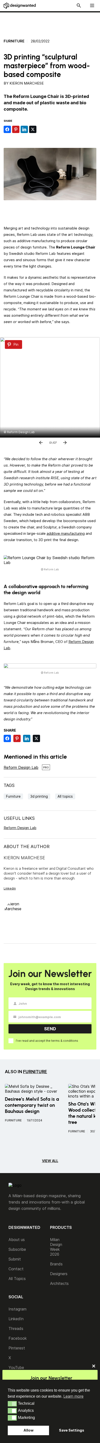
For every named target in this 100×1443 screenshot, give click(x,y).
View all (50, 1161)
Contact (16, 1268)
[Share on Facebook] (7, 129)
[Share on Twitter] (32, 129)
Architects (59, 1283)
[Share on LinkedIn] (24, 129)
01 (50, 441)
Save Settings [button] (71, 1430)
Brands (56, 1263)
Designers (58, 1273)
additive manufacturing (66, 533)
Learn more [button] (73, 1396)
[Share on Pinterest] (15, 129)
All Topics (17, 1278)
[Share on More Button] (41, 129)
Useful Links (19, 818)
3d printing (39, 796)
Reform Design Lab (21, 767)
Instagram (17, 1309)
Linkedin (10, 888)
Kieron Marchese (26, 83)
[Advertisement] (52, 22)
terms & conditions (64, 1040)
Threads (15, 1328)
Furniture (14, 41)
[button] (12, 1403)
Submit (14, 1259)
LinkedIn (16, 1318)
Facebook (17, 1338)
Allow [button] (28, 1430)
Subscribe (17, 1249)
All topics (65, 796)
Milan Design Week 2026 (56, 1247)
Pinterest (16, 1348)
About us (16, 1239)
